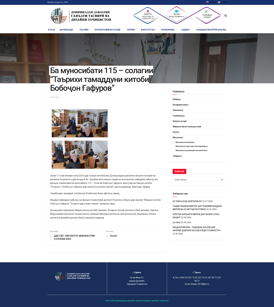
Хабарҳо (177, 99)
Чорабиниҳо (179, 116)
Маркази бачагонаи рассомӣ (187, 126)
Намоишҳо (178, 110)
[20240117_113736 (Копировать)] (79, 154)
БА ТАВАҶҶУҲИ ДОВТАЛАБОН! (187, 201)
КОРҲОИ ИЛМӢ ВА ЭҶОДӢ (107, 30)
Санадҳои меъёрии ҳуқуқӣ (211, 30)
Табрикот (177, 156)
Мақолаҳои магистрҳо (185, 142)
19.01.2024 (54, 97)
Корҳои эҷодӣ (180, 121)
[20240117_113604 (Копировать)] (79, 123)
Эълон (176, 132)
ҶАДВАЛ (185, 30)
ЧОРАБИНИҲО (168, 30)
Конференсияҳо (180, 105)
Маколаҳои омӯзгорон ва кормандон (191, 146)
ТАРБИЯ (131, 30)
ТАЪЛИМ (83, 30)
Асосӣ (51, 30)
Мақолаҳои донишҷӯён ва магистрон (191, 150)
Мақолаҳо (178, 137)
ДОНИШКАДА (66, 30)
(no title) (176, 222)
